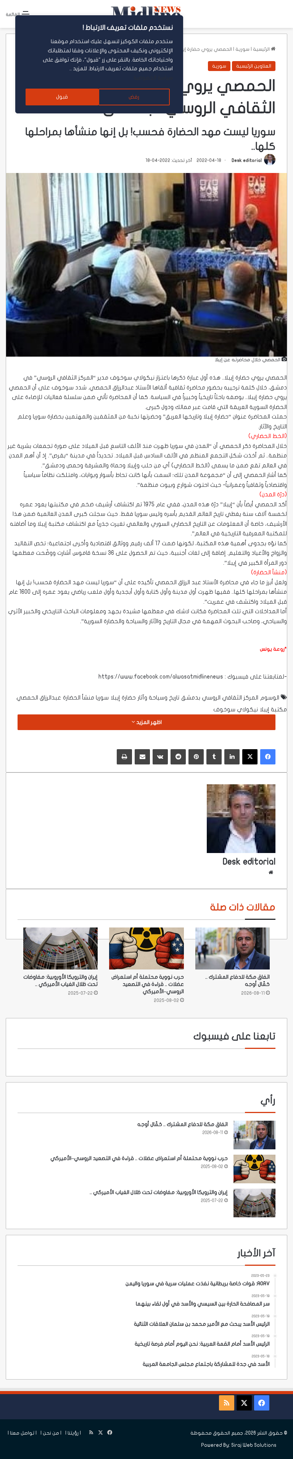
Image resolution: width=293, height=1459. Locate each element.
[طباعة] (124, 756)
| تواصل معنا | (22, 1433)
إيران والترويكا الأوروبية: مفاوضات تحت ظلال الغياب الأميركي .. (159, 1192)
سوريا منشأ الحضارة (86, 698)
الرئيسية (262, 49)
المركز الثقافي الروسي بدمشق (219, 698)
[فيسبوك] (267, 756)
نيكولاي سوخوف (132, 378)
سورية (242, 49)
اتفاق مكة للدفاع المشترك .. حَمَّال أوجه (182, 1124)
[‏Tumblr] (214, 756)
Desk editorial (247, 160)
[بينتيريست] (196, 756)
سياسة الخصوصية (153, 78)
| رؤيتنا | (73, 1433)
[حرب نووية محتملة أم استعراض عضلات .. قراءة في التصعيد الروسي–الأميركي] (146, 948)
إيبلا (229, 378)
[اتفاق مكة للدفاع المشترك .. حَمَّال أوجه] (232, 948)
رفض (134, 97)
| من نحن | (50, 1433)
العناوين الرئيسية (253, 66)
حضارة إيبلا (123, 698)
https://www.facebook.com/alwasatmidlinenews (160, 677)
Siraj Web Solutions (254, 1445)
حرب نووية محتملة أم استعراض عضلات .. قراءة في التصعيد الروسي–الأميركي (147, 984)
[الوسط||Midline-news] (146, 14)
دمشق (278, 388)
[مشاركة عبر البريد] (142, 756)
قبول (62, 97)
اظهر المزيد (148, 722)
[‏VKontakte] (160, 756)
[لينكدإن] (232, 756)
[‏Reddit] (178, 756)
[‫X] (250, 756)
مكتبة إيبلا (273, 709)
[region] (99, 64)
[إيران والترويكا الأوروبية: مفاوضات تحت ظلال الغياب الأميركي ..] (60, 948)
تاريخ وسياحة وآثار (158, 698)
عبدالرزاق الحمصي (38, 698)
